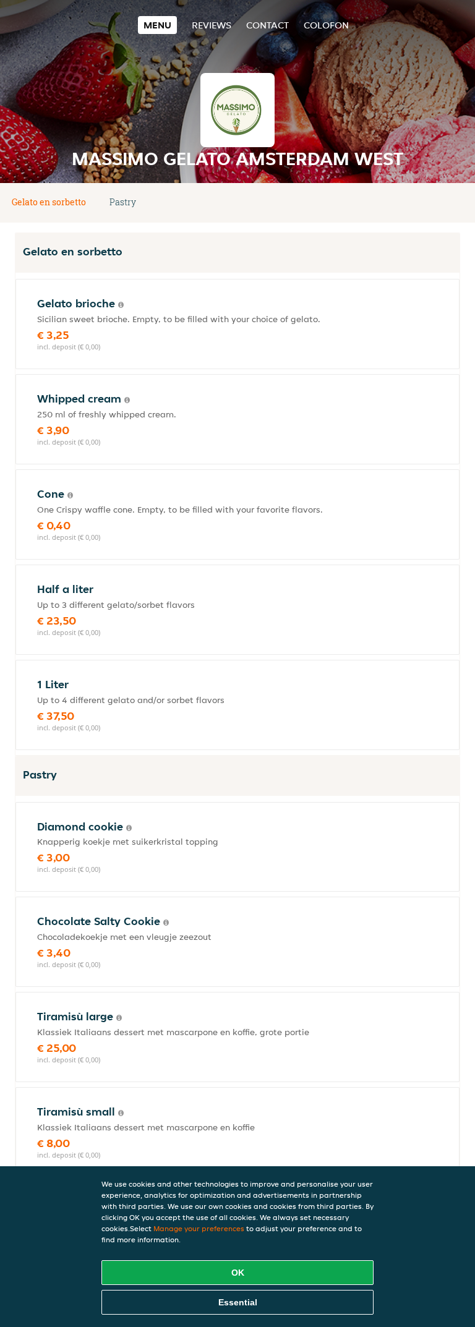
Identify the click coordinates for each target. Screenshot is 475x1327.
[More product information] (121, 305)
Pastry (122, 202)
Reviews (211, 25)
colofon (326, 25)
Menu (157, 25)
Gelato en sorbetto (49, 202)
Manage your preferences (198, 1228)
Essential (237, 1302)
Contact (267, 25)
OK (237, 1273)
